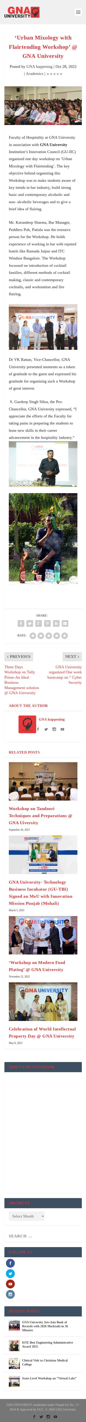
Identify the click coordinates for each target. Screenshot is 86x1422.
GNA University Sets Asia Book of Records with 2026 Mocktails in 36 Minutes (45, 1326)
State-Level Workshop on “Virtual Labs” (49, 1378)
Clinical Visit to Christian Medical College (45, 1362)
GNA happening (39, 66)
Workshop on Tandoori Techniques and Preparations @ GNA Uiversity (41, 815)
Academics (34, 73)
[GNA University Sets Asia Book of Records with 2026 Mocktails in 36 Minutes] (14, 1325)
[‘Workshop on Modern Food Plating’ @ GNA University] (43, 935)
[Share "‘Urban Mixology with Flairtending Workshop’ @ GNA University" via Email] (65, 623)
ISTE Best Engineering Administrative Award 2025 (47, 1344)
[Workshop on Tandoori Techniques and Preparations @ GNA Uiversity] (43, 781)
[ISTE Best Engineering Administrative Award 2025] (14, 1345)
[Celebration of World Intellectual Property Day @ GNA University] (43, 1001)
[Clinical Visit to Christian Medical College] (14, 1363)
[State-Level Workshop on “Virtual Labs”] (14, 1381)
